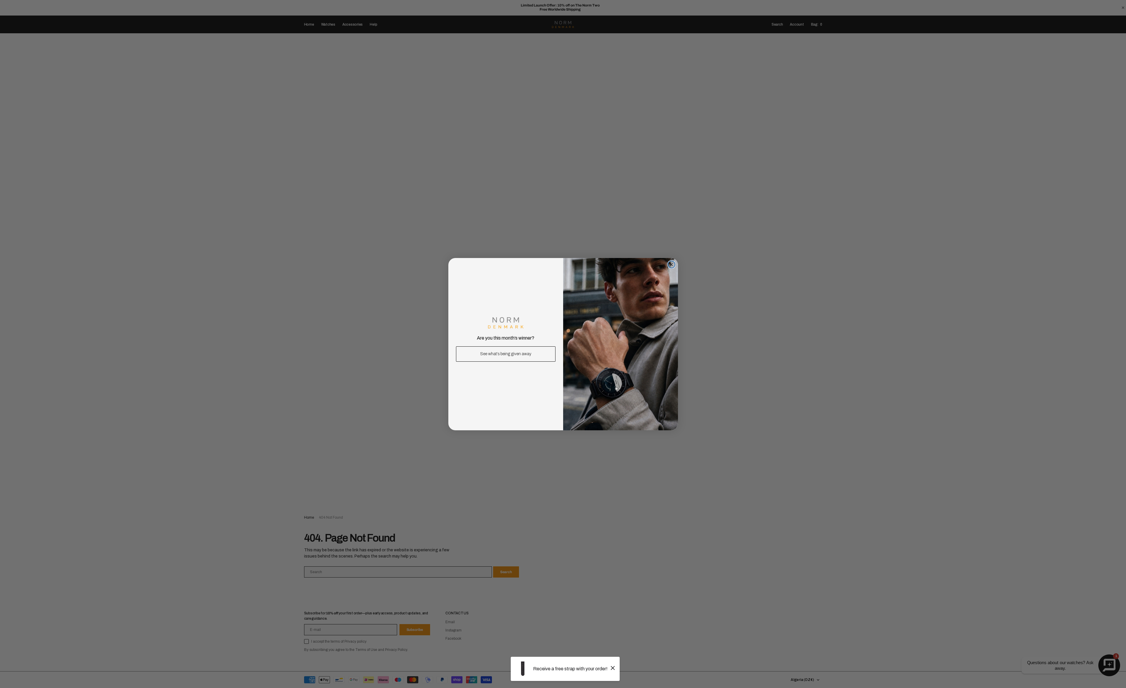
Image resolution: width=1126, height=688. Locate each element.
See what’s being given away (505, 354)
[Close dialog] (671, 264)
